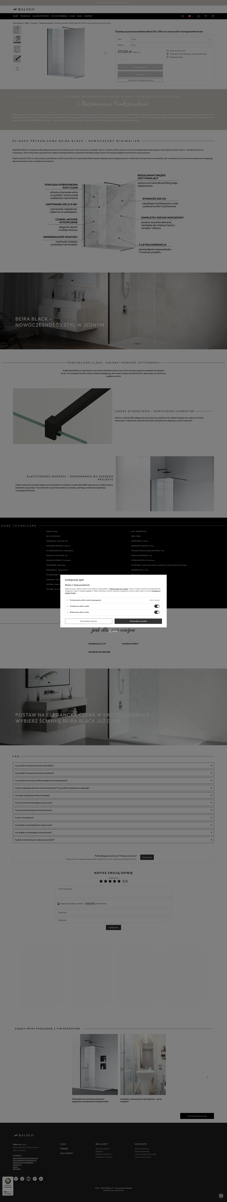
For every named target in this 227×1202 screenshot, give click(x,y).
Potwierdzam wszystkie (138, 621)
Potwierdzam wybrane (88, 621)
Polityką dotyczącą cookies (118, 589)
